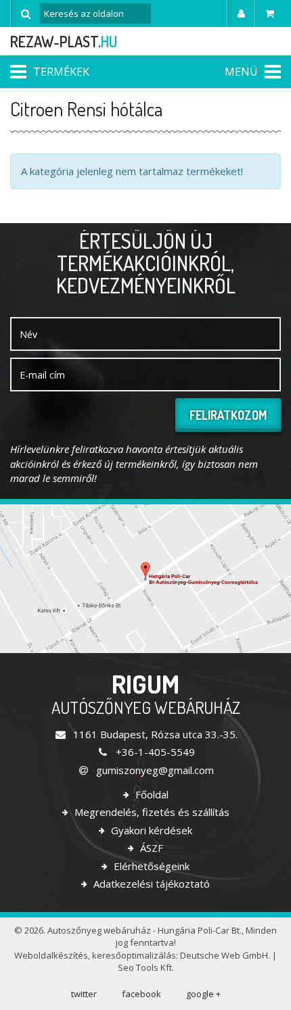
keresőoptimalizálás (134, 955)
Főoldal (151, 794)
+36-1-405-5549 (153, 752)
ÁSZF (150, 848)
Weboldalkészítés (51, 955)
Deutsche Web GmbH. (225, 955)
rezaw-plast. (63, 41)
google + (203, 994)
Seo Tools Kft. (146, 967)
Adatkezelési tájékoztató (150, 883)
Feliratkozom (228, 415)
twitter (84, 994)
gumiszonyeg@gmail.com (153, 770)
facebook (141, 994)
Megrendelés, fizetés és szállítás (150, 812)
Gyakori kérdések (150, 830)
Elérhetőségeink (150, 866)
